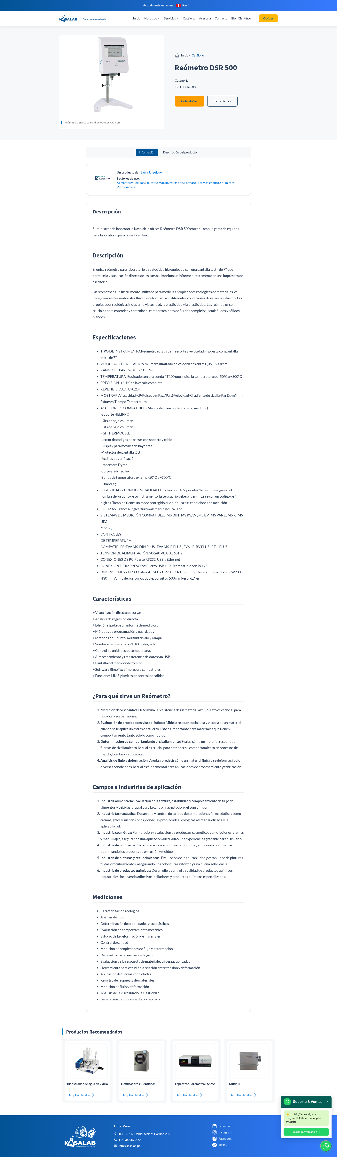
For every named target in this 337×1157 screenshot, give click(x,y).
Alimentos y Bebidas (130, 182)
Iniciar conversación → (306, 1131)
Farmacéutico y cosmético (201, 182)
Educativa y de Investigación (164, 182)
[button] (152, 18)
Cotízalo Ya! (189, 101)
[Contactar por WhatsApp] (326, 1146)
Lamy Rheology (151, 172)
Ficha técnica (222, 101)
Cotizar (268, 18)
